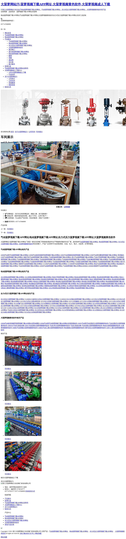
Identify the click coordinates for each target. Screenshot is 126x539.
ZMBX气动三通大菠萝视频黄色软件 (50, 328)
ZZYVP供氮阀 (74, 301)
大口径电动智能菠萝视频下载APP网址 (38, 277)
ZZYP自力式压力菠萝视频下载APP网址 (88, 305)
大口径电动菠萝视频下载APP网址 (12, 277)
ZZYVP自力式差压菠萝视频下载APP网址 (34, 305)
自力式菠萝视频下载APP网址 (44, 308)
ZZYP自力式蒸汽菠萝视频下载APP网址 (54, 301)
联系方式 (8, 509)
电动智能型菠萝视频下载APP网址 (16, 283)
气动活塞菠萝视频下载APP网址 (18, 261)
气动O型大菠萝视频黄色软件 (60, 325)
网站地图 (38, 533)
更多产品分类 (9, 524)
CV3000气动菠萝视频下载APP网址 (55, 264)
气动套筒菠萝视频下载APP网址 (41, 261)
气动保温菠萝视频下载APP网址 (50, 259)
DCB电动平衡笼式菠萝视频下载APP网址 (81, 286)
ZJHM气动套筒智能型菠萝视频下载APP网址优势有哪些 (20, 323)
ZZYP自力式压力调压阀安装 (30, 301)
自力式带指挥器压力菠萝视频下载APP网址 (77, 310)
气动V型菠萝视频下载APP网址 (105, 257)
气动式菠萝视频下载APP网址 (29, 266)
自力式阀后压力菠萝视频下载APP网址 (106, 310)
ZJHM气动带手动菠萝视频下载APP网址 (14, 255)
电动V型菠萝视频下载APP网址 (63, 277)
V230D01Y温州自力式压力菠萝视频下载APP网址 (42, 299)
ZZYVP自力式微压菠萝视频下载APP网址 (93, 301)
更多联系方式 (30, 491)
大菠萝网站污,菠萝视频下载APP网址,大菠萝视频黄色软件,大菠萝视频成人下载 (55, 4)
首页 (12, 132)
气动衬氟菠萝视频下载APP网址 (97, 259)
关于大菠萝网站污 (21, 132)
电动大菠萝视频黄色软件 (111, 325)
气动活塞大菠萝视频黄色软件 (92, 325)
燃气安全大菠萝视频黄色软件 (95, 328)
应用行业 (8, 500)
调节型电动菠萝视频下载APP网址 (36, 288)
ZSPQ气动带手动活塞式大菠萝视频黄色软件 (93, 323)
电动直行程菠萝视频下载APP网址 (93, 281)
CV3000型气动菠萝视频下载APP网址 (80, 264)
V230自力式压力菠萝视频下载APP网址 (20, 308)
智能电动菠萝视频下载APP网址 (55, 286)
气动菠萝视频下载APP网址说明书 (16, 502)
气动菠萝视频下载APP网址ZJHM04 (75, 266)
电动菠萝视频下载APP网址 (108, 242)
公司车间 (32, 132)
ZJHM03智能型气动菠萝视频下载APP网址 (102, 266)
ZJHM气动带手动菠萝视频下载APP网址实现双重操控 (58, 323)
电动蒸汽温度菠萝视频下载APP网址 (68, 281)
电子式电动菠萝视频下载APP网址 (88, 283)
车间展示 (39, 132)
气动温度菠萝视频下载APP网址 (64, 261)
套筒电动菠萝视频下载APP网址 (33, 286)
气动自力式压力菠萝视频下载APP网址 (21, 310)
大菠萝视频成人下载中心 (13, 505)
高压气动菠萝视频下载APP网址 (105, 264)
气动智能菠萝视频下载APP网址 (109, 261)
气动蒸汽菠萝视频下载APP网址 (86, 261)
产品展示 (8, 498)
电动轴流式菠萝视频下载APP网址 (40, 283)
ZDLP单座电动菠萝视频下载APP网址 (62, 288)
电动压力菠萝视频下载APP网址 (44, 281)
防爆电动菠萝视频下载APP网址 (112, 283)
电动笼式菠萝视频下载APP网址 (52, 279)
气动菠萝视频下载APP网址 (88, 242)
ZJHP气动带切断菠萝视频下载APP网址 (103, 255)
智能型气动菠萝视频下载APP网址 (30, 264)
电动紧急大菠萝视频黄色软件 (74, 328)
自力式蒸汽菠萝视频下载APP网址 (80, 303)
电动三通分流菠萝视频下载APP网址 (76, 279)
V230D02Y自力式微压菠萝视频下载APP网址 (75, 299)
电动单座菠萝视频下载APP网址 (108, 277)
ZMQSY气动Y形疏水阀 (16, 325)
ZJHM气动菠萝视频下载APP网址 (51, 266)
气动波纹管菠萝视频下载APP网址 (74, 259)
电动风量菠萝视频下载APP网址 (22, 281)
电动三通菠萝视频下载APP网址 (100, 279)
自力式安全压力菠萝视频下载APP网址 (48, 310)
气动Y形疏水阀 (75, 325)
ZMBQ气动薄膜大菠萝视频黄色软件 (25, 328)
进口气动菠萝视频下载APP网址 (82, 257)
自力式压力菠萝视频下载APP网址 (12, 299)
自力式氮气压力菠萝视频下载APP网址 (27, 303)
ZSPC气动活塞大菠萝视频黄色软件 (37, 325)
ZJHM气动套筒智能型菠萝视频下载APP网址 (44, 255)
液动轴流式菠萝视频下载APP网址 (64, 283)
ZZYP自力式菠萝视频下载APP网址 (103, 299)
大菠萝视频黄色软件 (26, 244)
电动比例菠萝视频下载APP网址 (85, 277)
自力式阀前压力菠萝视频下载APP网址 (54, 303)
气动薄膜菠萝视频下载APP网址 (28, 259)
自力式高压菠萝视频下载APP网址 (104, 303)
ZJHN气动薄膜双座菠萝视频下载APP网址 (74, 255)
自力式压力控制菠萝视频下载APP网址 (37, 312)
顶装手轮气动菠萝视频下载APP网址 (35, 257)
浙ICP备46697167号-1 (27, 533)
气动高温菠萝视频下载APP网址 (60, 257)
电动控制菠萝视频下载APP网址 (29, 279)
